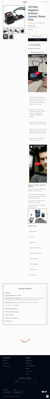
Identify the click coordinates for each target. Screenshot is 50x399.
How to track (28, 371)
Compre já (37, 39)
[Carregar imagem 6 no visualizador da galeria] (11, 36)
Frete (29, 27)
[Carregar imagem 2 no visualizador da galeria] (11, 31)
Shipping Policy (29, 360)
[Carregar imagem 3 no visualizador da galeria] (16, 31)
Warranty (28, 368)
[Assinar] (34, 381)
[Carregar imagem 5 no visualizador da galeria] (5, 36)
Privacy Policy (6, 363)
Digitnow (8, 396)
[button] (2, 2)
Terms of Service (6, 365)
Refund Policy (29, 363)
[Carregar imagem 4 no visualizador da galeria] (22, 31)
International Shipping (9, 295)
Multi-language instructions (37, 52)
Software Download (30, 365)
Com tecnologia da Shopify (15, 396)
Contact (27, 374)
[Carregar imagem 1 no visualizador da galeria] (5, 31)
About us (5, 360)
